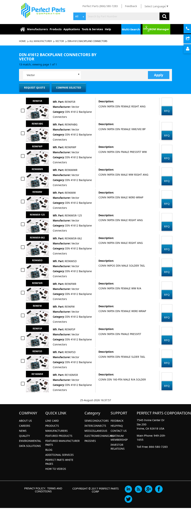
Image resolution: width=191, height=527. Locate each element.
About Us (25, 420)
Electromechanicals (99, 436)
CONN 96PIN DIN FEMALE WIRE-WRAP (122, 311)
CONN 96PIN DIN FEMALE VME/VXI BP (121, 129)
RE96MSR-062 (37, 237)
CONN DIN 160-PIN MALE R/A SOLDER (122, 379)
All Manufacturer (40, 41)
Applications (71, 29)
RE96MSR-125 (37, 214)
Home (22, 41)
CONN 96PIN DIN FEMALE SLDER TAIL (121, 356)
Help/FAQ (117, 425)
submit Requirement (190, 39)
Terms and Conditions (48, 489)
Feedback (131, 6)
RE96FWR (37, 283)
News (22, 430)
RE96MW (37, 192)
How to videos (55, 469)
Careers (24, 425)
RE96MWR (37, 169)
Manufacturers (37, 29)
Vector (59, 41)
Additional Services (59, 455)
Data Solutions (30, 446)
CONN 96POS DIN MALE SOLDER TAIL (121, 265)
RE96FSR (37, 101)
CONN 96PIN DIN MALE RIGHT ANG (120, 220)
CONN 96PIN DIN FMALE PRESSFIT (119, 334)
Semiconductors (96, 420)
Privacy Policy (34, 488)
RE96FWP (37, 146)
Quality (24, 436)
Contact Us (119, 430)
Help (108, 29)
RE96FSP (37, 328)
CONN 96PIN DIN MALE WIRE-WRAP (120, 197)
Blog (48, 450)
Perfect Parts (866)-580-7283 (100, 6)
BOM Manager (159, 29)
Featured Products (58, 436)
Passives (90, 441)
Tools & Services (92, 29)
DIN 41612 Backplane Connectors (87, 41)
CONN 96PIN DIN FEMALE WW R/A (119, 288)
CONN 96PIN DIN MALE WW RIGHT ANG (123, 174)
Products (56, 29)
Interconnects (95, 425)
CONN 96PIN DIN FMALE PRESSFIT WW (122, 152)
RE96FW (37, 305)
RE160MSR (37, 374)
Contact (190, 29)
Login (190, 49)
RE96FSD (37, 351)
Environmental (30, 441)
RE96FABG (37, 123)
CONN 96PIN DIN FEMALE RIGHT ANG (121, 106)
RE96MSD (37, 260)
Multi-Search (131, 29)
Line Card (52, 420)
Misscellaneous (95, 430)
